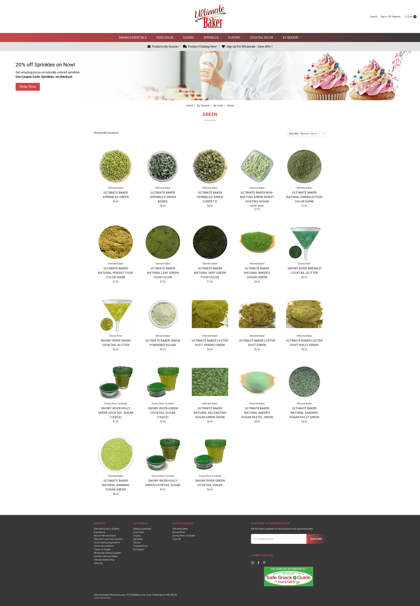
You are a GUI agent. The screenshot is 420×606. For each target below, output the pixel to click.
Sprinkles (211, 37)
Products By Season (164, 46)
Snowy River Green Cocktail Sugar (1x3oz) (163, 413)
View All (176, 539)
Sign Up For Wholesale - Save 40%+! (249, 46)
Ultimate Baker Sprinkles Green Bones (163, 197)
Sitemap (98, 563)
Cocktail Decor (262, 37)
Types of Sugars (102, 549)
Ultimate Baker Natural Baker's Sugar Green (257, 273)
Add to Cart (115, 395)
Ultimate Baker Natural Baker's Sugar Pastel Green (257, 413)
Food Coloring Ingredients (107, 542)
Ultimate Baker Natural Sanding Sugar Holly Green (304, 413)
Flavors (234, 37)
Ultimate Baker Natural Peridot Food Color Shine (115, 273)
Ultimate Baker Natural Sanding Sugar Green (115, 485)
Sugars (189, 37)
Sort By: (294, 133)
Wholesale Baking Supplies (107, 553)
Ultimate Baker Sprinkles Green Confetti (210, 197)
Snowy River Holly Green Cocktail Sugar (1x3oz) (115, 413)
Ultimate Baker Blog (104, 559)
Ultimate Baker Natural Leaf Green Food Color (163, 273)
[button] (28, 87)
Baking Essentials (133, 37)
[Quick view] (129, 153)
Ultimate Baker (180, 528)
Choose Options (115, 179)
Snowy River (178, 532)
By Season (291, 37)
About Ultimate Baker (105, 535)
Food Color (165, 37)
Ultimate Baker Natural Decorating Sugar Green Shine (210, 413)
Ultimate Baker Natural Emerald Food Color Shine (304, 197)
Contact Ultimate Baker (106, 556)
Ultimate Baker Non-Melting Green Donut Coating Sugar (257, 197)
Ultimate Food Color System (108, 539)
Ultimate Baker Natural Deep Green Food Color (210, 273)
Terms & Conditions (104, 546)
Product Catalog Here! (202, 46)
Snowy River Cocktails (183, 535)
